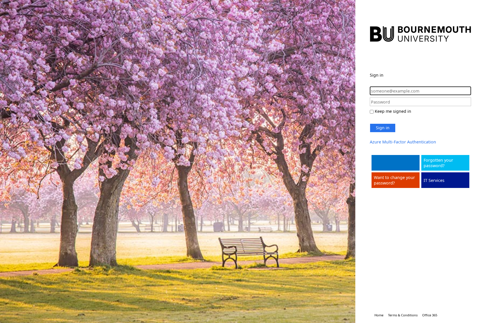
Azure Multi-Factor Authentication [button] (403, 142)
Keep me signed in (393, 111)
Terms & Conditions (403, 315)
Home (378, 315)
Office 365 (429, 315)
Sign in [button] (382, 127)
